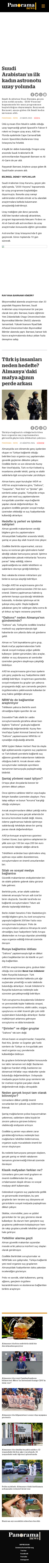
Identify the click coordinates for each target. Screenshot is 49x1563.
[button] (43, 6)
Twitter (23, 1551)
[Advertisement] (24, 37)
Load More (24, 1303)
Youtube (23, 1557)
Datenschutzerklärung (24, 1548)
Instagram (24, 1560)
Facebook (24, 1554)
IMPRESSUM (24, 1545)
